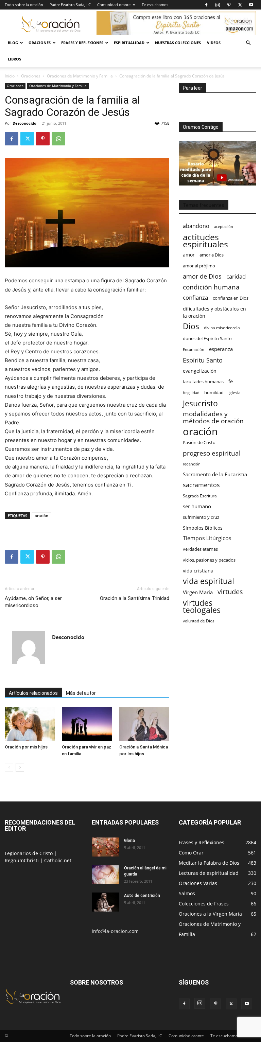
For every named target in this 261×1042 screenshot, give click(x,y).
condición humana (211, 286)
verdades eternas (200, 549)
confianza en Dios (230, 298)
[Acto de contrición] (105, 902)
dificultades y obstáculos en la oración (214, 312)
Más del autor (81, 693)
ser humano (197, 506)
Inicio (10, 76)
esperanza (221, 349)
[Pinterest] (229, 5)
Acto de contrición (142, 895)
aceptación (223, 226)
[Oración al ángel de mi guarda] (105, 874)
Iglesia (234, 392)
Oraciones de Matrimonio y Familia (80, 76)
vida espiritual (208, 581)
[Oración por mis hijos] (30, 724)
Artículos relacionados (33, 693)
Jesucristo (200, 403)
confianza (195, 297)
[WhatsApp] (58, 138)
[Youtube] (251, 5)
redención (192, 463)
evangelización (199, 371)
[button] (248, 43)
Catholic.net (57, 860)
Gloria (129, 840)
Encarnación (193, 349)
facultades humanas (203, 381)
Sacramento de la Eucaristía (215, 474)
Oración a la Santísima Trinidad (134, 598)
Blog (13, 42)
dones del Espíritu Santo (207, 338)
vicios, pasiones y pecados (209, 560)
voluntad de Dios (198, 621)
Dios (191, 326)
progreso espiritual (212, 453)
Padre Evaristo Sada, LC (70, 4)
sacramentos (201, 485)
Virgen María (198, 592)
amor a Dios (211, 255)
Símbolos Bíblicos (203, 528)
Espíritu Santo (203, 360)
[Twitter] (240, 5)
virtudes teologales (202, 606)
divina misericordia (222, 328)
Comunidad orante (113, 4)
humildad (214, 392)
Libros (14, 58)
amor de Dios (202, 276)
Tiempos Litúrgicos (207, 538)
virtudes (230, 591)
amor (189, 254)
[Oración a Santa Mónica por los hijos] (144, 724)
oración (41, 515)
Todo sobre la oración (24, 4)
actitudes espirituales (205, 240)
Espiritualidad (129, 42)
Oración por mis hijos (26, 746)
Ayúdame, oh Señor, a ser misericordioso (33, 601)
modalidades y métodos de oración (213, 417)
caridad (236, 276)
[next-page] (20, 767)
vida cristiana (198, 570)
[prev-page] (9, 767)
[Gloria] (105, 846)
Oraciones (40, 42)
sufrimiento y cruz (201, 517)
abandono (196, 226)
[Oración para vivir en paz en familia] (87, 724)
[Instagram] (217, 5)
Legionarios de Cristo (29, 853)
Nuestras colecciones (178, 42)
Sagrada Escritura (200, 495)
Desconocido (24, 123)
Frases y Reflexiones (82, 42)
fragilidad (191, 392)
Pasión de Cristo (199, 442)
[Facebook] (206, 5)
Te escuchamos (155, 4)
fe (230, 381)
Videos (214, 42)
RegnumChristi (22, 860)
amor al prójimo (199, 266)
